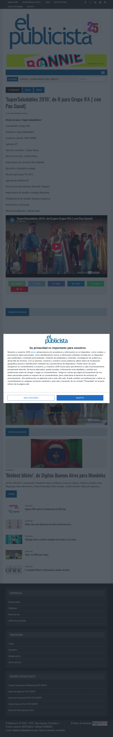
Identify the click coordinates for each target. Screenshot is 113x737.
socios (33, 352)
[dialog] (56, 368)
